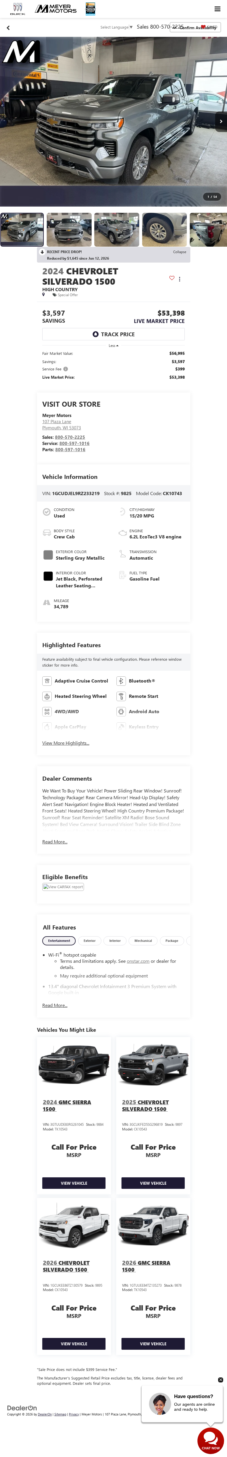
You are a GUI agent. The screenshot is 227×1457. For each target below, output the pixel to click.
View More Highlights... (65, 743)
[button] (113, 122)
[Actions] (179, 279)
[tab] (59, 940)
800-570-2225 (70, 437)
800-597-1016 (74, 443)
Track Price (118, 334)
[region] (113, 365)
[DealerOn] (22, 1407)
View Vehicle (74, 1183)
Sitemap (60, 1414)
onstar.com (138, 961)
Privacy (74, 1414)
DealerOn (45, 1414)
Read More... (54, 841)
